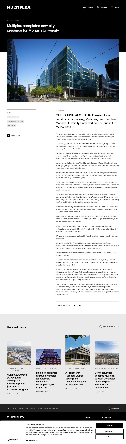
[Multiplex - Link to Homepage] (19, 7)
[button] (88, 7)
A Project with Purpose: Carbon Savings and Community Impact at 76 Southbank (75, 378)
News (14, 408)
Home (9, 408)
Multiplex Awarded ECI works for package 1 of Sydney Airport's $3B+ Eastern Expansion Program (17, 382)
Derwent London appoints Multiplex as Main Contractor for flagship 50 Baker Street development (105, 380)
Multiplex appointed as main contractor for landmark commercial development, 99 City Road (46, 380)
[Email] (79, 306)
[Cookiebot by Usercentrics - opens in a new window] (12, 440)
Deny (109, 437)
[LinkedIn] (74, 306)
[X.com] (70, 305)
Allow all (110, 425)
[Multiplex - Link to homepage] (24, 417)
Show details (30, 440)
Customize (108, 431)
